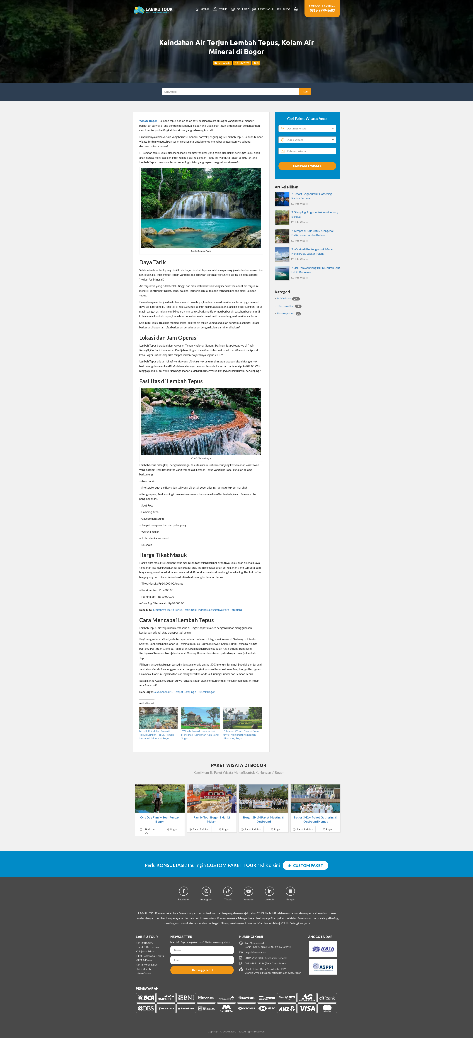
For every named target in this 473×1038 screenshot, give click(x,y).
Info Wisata (223, 63)
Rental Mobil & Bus (147, 964)
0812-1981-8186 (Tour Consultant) (265, 963)
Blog (286, 9)
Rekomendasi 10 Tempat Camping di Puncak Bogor (184, 691)
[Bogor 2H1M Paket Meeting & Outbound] (263, 798)
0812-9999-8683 (322, 10)
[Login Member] (296, 9)
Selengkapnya (299, 923)
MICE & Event (144, 960)
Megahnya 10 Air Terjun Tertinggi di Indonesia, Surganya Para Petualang (197, 609)
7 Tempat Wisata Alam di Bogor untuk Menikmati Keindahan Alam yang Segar (241, 734)
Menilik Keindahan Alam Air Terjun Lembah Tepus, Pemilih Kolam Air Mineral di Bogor (156, 734)
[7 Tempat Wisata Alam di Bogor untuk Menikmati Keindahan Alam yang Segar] (242, 718)
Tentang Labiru (144, 942)
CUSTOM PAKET (307, 865)
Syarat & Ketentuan (147, 946)
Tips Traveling (288, 306)
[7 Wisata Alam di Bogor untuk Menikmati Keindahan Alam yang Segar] (200, 718)
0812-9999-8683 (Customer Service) (266, 957)
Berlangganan (201, 970)
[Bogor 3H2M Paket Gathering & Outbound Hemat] (315, 798)
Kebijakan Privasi (145, 951)
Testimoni (265, 9)
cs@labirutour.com (255, 952)
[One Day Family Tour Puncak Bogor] (160, 798)
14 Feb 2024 (242, 63)
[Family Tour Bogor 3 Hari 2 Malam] (211, 798)
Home (204, 9)
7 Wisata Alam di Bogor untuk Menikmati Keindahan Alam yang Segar (200, 734)
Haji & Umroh (143, 969)
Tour (222, 9)
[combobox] (307, 128)
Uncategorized (288, 313)
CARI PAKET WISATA (307, 166)
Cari (305, 91)
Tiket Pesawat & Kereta (150, 955)
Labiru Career (143, 973)
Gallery (242, 9)
